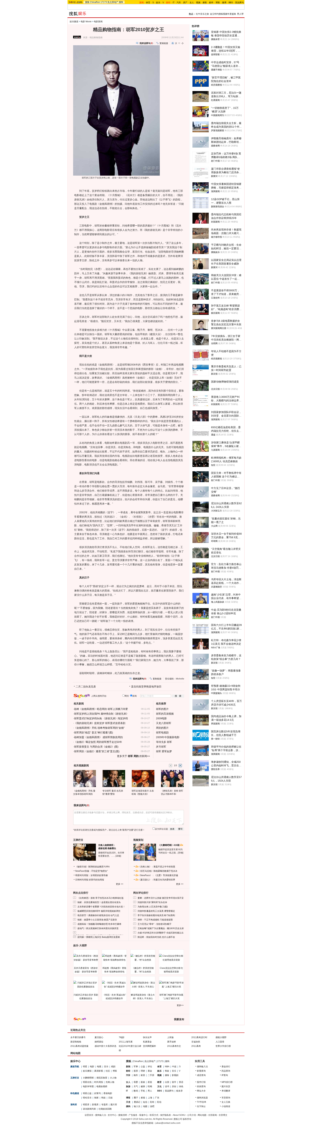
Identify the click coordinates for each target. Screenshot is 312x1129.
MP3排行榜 (227, 1082)
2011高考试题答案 (79, 1046)
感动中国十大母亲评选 (105, 1046)
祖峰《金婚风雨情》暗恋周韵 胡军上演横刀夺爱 (101, 709)
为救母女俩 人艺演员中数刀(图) (153, 906)
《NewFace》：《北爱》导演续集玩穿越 (158, 875)
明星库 (86, 1104)
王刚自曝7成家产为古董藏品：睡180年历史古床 (161, 928)
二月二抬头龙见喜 (86, 686)
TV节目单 (201, 1102)
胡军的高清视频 (165, 713)
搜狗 (121, 2)
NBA (167, 1066)
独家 (96, 1097)
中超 (174, 1066)
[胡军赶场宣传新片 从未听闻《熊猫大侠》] (143, 778)
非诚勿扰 (195, 1041)
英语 (181, 1082)
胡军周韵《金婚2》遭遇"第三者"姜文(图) (97, 751)
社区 (108, 1071)
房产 (185, 2)
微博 (224, 2)
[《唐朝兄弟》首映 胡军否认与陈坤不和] (172, 778)
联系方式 (154, 1115)
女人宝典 (226, 1102)
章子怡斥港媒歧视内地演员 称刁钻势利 (156, 915)
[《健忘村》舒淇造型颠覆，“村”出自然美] (143, 958)
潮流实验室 (101, 1077)
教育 (159, 1082)
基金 (150, 1071)
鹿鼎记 (137, 1102)
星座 (150, 1082)
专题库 (104, 1104)
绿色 (181, 1086)
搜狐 (87, 2)
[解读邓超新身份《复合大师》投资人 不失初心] (143, 985)
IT (173, 2)
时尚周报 (98, 1082)
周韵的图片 (162, 727)
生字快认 (201, 1106)
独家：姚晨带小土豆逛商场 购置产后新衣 (97, 919)
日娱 (110, 1097)
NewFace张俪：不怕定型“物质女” (91, 871)
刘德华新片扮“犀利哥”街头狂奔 (152, 902)
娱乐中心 (75, 1061)
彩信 (159, 1102)
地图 (145, 1106)
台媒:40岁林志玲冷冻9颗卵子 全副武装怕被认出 (161, 932)
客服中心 (143, 1115)
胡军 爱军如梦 (164, 751)
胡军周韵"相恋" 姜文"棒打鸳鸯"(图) (93, 732)
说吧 (152, 1106)
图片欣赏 (226, 1086)
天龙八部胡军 (163, 723)
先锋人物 (110, 1082)
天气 (136, 1086)
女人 (192, 2)
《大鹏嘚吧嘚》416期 (169, 845)
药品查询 (226, 1071)
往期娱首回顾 (105, 1109)
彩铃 (152, 1102)
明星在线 (87, 1082)
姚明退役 (99, 1041)
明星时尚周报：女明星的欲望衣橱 (91, 875)
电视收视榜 (101, 1086)
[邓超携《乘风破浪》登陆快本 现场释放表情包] (114, 958)
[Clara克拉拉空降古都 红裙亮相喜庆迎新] (171, 958)
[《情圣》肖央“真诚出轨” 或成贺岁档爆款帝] (114, 985)
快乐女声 (147, 1037)
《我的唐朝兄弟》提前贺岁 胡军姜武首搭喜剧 (99, 723)
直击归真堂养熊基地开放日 (146, 686)
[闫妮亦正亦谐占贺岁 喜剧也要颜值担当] (85, 985)
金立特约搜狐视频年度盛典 (223, 14)
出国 (167, 1082)
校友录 (179, 1091)
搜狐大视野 (221, 1037)
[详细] (118, 856)
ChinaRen (95, 2)
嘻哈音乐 (87, 1097)
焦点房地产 (112, 2)
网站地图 (202, 1115)
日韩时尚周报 (81, 879)
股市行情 (201, 1082)
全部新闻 (212, 1115)
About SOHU (179, 1115)
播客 (205, 2)
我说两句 (239, 2)
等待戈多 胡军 (164, 741)
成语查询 (201, 1075)
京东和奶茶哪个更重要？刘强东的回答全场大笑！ (101, 906)
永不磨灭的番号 (78, 1037)
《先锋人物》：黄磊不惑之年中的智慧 (156, 866)
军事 (136, 1066)
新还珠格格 (75, 1041)
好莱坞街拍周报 (96, 879)
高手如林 (171, 1041)
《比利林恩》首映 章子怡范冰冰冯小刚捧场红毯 (100, 898)
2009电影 (161, 718)
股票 (136, 1071)
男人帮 (240, 14)
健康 (143, 1086)
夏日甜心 (99, 1037)
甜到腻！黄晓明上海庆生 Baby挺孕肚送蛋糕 (98, 937)
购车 (136, 1075)
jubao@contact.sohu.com (167, 1123)
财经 (128, 1071)
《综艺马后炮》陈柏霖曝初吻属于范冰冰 (157, 871)
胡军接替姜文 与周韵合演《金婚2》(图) (96, 746)
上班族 (170, 1037)
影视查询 (201, 1071)
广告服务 (133, 1115)
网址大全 (201, 1091)
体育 (148, 2)
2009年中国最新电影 (167, 737)
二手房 (151, 1075)
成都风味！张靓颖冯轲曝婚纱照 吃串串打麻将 (99, 924)
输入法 (137, 1106)
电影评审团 (88, 1086)
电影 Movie (86, 21)
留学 (174, 1082)
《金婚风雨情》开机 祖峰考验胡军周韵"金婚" (99, 727)
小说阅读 (226, 1106)
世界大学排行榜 (223, 1046)
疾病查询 (201, 1086)
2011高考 (196, 1046)
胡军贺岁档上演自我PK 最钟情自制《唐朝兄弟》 (101, 713)
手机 (143, 1091)
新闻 (128, 1066)
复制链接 (163, 43)
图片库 (113, 1104)
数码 (136, 1091)
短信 (145, 1102)
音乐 (106, 1066)
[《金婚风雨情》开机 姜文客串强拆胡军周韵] (84, 778)
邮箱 (143, 1097)
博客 (218, 2)
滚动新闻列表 (89, 1109)
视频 (198, 2)
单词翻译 (226, 1091)
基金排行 (226, 1066)
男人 (150, 1091)
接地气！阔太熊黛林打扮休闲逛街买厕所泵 (98, 928)
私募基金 (147, 1041)
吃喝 (150, 1086)
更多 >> (119, 884)
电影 (92, 1066)
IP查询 (225, 1075)
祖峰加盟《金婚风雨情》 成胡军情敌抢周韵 (98, 737)
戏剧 (113, 1066)
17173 (104, 2)
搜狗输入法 (202, 1066)
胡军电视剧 (162, 732)
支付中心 (112, 1115)
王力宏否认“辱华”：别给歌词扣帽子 (155, 924)
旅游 (128, 1086)
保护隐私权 (165, 1115)
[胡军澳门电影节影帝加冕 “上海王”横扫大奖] (171, 985)
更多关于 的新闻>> (133, 756)
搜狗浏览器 (202, 1097)
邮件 (211, 2)
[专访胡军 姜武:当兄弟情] (113, 778)
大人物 (113, 1077)
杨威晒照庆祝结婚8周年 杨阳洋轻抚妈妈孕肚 (98, 911)
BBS (231, 2)
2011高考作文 (174, 1046)
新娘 (143, 1082)
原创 (174, 1086)
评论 (150, 1066)
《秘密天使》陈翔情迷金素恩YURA (92, 866)
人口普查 (220, 1041)
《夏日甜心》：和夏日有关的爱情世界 (156, 879)
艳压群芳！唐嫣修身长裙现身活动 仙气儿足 (98, 915)
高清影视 (98, 1071)
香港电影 (107, 1093)
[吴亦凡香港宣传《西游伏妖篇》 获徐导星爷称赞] (85, 958)
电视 (99, 1066)
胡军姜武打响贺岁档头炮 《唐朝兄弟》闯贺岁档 (101, 718)
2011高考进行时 (199, 1037)
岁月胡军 (161, 746)
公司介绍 (191, 1115)
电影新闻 (98, 21)
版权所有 (187, 1119)
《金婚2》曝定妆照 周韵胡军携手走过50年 (98, 741)
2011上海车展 (126, 1041)
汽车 (179, 2)
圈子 (136, 1097)
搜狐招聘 (122, 1115)
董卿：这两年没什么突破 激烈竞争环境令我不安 (161, 898)
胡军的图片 (162, 709)
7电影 (121, 1037)
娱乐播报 (87, 1071)
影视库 (95, 1104)
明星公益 (87, 1093)
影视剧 (175, 1075)
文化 (159, 1086)
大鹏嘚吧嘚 (88, 1077)
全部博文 (223, 1115)
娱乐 (158, 2)
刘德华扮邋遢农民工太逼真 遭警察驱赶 (156, 911)
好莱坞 (97, 1093)
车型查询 (226, 1097)
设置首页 (89, 1115)
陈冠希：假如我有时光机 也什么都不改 (156, 937)
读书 (167, 1086)
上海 (150, 1097)
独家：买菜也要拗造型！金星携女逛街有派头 (99, 902)
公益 (143, 1066)
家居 (143, 1075)
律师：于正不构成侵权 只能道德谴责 (155, 919)
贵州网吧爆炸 (149, 1046)
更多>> (180, 1005)
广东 (157, 1097)
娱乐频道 (74, 21)
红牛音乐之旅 (202, 14)
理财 (143, 1071)
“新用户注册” (128, 830)
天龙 (128, 1102)
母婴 (136, 1082)
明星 (85, 1066)
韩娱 (103, 1097)
